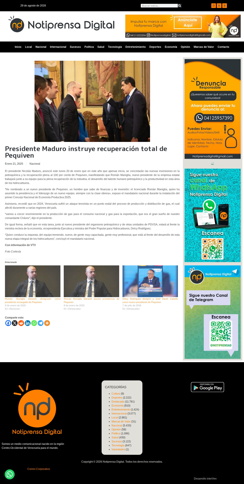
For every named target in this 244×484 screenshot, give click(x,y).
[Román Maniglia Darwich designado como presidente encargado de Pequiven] (32, 281)
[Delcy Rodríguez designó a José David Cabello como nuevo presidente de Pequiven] (150, 281)
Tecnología (115, 46)
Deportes (155, 46)
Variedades (118, 449)
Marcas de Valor (204, 46)
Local (28, 46)
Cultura (116, 393)
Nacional (41, 46)
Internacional (58, 46)
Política (89, 46)
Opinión (185, 46)
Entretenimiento (135, 46)
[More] (47, 323)
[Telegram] (40, 323)
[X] (15, 323)
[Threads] (224, 5)
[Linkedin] (28, 323)
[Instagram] (213, 5)
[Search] (179, 5)
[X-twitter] (219, 5)
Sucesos (75, 46)
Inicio (18, 46)
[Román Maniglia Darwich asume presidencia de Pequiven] (91, 281)
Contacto (223, 46)
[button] (10, 474)
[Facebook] (8, 323)
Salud (100, 46)
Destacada (118, 401)
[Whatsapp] (34, 323)
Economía (171, 46)
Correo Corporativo (38, 469)
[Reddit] (21, 323)
